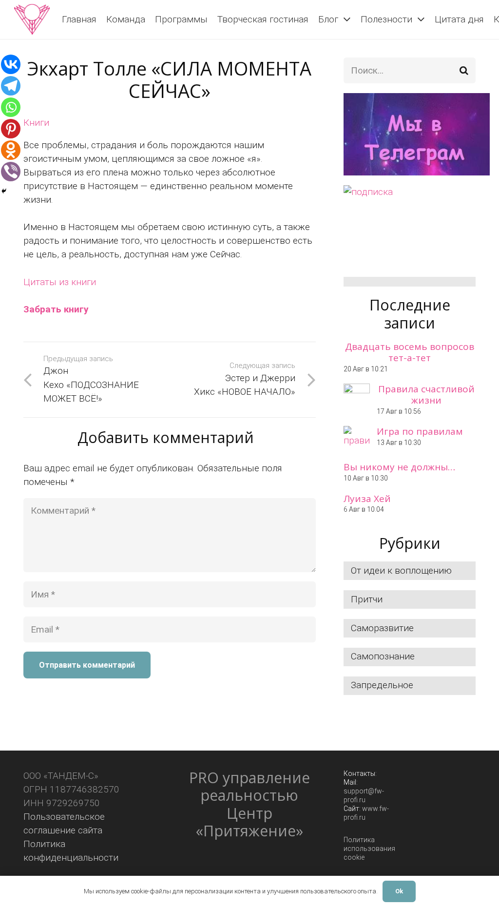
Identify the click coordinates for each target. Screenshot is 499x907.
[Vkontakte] (10, 64)
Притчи (367, 599)
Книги (36, 122)
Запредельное (382, 685)
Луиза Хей (367, 498)
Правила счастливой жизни (426, 394)
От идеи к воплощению (401, 570)
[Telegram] (10, 86)
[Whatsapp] (10, 107)
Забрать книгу (56, 309)
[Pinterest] (10, 128)
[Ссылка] (32, 19)
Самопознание (383, 656)
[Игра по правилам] (357, 439)
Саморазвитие (382, 628)
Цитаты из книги (59, 282)
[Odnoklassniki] (10, 150)
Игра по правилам (420, 431)
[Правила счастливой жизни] (357, 397)
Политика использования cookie (369, 848)
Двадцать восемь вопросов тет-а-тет (409, 352)
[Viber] (10, 171)
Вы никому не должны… (399, 467)
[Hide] (4, 191)
